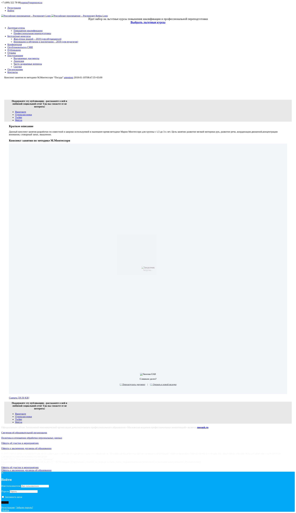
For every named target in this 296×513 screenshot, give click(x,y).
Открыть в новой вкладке (164, 384)
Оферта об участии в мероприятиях (20, 443)
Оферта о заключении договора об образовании (26, 448)
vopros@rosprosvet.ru (31, 2)
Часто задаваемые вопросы (28, 64)
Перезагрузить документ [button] (133, 384)
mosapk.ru (202, 427)
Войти (5, 510)
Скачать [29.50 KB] (19, 397)
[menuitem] (151, 7)
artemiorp (68, 77)
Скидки (18, 66)
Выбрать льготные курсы (148, 22)
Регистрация (7, 507)
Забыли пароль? (24, 507)
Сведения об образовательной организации (24, 432)
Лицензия (19, 61)
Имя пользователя (10, 486)
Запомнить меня (13, 497)
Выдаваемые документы (26, 58)
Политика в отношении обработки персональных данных (31, 438)
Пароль (5, 491)
